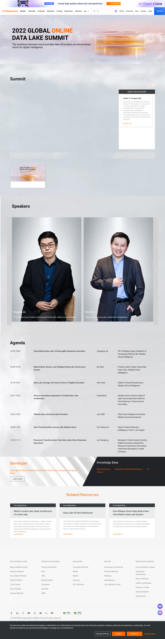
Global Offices (16, 580)
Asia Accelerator (17, 571)
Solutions (50, 11)
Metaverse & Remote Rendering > (129, 469)
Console (143, 11)
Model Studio (47, 580)
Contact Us (129, 11)
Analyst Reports (16, 593)
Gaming (76, 580)
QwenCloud (140, 596)
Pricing (59, 11)
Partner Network (111, 571)
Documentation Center (145, 567)
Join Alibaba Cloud (112, 584)
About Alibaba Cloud (19, 567)
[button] (9, 271)
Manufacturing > (104, 469)
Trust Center (15, 584)
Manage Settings (102, 634)
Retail (75, 571)
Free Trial (160, 11)
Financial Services (80, 567)
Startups (107, 576)
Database (45, 584)
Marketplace (109, 580)
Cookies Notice (149, 634)
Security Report (142, 592)
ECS (43, 571)
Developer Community (113, 567)
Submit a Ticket (142, 587)
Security (44, 589)
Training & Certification (141, 572)
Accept (118, 634)
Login (150, 11)
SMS (43, 593)
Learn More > (19, 534)
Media (75, 576)
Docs (137, 11)
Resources (69, 11)
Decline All (134, 634)
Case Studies (15, 589)
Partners (78, 11)
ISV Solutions (78, 584)
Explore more (127, 123)
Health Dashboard (143, 583)
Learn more (17, 479)
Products (41, 11)
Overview (31, 11)
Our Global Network (18, 576)
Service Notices (142, 579)
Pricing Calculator (49, 567)
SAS (43, 576)
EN (123, 11)
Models (23, 11)
